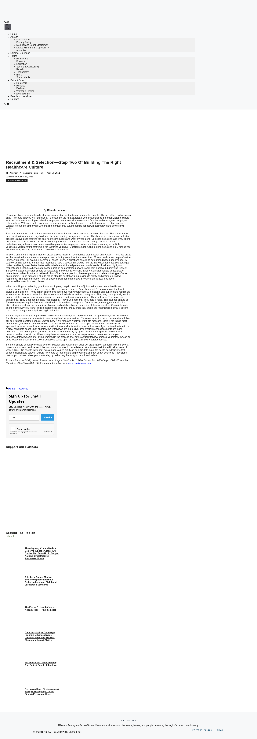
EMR (19, 74)
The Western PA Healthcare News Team (25, 173)
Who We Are (23, 39)
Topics (13, 56)
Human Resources (16, 181)
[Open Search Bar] (6, 22)
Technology (22, 72)
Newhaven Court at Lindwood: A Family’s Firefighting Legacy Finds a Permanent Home (42, 691)
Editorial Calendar (20, 53)
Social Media (23, 77)
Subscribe (47, 417)
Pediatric (21, 88)
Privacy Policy (23, 42)
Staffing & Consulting (27, 66)
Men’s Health (23, 93)
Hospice (20, 85)
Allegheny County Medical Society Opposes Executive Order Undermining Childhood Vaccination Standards (41, 581)
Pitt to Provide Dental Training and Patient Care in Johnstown (41, 663)
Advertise (21, 50)
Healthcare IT (23, 58)
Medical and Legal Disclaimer (32, 45)
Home (13, 34)
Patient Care (17, 80)
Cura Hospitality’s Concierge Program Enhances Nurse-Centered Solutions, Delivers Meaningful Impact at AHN (40, 636)
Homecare (21, 83)
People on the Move (21, 96)
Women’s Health (25, 91)
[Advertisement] (128, 132)
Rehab (19, 69)
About (13, 37)
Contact (14, 99)
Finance (20, 61)
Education (21, 64)
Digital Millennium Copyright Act (33, 47)
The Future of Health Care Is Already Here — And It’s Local (40, 608)
